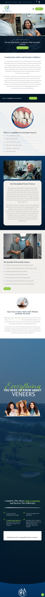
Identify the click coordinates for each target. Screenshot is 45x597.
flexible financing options (15, 319)
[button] (33, 9)
